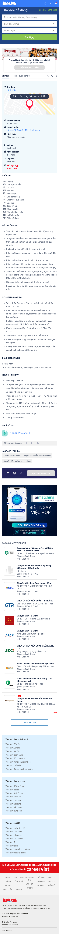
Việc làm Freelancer (14, 838)
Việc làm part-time (13, 831)
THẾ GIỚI (7, 885)
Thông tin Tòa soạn (9, 922)
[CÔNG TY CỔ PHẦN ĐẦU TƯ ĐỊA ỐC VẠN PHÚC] (9, 552)
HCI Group (21, 571)
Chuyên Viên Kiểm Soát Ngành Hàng (34, 583)
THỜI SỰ (8, 881)
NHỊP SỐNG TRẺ (29, 878)
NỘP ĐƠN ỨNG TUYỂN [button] (29, 67)
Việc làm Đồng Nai (13, 796)
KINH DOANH (18, 877)
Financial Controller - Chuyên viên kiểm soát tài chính (27, 455)
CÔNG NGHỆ (18, 881)
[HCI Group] (9, 570)
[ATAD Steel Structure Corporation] (9, 635)
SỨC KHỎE (40, 885)
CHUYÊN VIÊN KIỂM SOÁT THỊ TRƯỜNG (35, 600)
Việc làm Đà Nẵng (13, 803)
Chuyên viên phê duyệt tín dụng (17, 461)
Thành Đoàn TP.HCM (10, 925)
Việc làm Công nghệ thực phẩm (19, 769)
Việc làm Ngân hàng (14, 755)
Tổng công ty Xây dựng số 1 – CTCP (31, 651)
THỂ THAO (40, 877)
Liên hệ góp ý (7, 930)
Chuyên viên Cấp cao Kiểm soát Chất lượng (34, 699)
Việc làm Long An (13, 800)
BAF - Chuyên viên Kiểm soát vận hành (35, 663)
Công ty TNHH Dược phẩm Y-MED (29, 62)
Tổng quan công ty (22, 75)
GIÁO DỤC (51, 877)
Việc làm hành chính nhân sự (17, 849)
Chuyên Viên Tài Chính (27, 615)
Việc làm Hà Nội (12, 789)
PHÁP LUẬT (7, 889)
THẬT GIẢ (51, 885)
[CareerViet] (37, 869)
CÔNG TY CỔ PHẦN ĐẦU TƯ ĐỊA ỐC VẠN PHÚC (36, 553)
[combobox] (29, 17)
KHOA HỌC (40, 881)
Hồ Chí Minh (12, 90)
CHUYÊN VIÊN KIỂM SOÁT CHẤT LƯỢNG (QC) (35, 647)
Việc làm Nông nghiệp (15, 758)
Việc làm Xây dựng (13, 747)
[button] (50, 3)
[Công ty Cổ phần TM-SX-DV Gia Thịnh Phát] (9, 605)
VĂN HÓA (29, 884)
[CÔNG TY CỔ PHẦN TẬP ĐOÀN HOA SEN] (9, 620)
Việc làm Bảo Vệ (12, 751)
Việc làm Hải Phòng (14, 807)
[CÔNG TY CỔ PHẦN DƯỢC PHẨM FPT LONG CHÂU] (9, 587)
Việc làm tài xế (11, 845)
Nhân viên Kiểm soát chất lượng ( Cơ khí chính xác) (34, 679)
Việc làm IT (10, 842)
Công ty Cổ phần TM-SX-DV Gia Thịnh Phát (35, 604)
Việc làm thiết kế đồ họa (15, 852)
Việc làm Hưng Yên (13, 810)
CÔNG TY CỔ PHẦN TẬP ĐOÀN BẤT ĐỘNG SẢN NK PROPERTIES (36, 705)
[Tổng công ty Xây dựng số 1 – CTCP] (9, 650)
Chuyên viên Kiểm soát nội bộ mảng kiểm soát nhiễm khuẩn (34, 566)
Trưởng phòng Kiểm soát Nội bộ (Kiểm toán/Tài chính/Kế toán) (35, 549)
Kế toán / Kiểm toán (15, 130)
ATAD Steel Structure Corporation (31, 634)
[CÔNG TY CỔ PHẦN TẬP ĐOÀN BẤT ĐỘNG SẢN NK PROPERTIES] (9, 700)
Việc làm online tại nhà (15, 828)
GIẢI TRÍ (30, 888)
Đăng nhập (52, 9)
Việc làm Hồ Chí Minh (14, 786)
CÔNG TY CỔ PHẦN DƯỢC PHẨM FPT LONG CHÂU (34, 587)
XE (18, 885)
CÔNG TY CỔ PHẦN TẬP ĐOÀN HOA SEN (33, 619)
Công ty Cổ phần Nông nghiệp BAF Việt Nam (35, 666)
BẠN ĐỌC (51, 881)
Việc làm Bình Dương (14, 793)
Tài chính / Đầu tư (32, 130)
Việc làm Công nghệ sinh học (18, 762)
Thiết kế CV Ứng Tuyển (20, 433)
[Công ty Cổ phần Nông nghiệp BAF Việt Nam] (9, 668)
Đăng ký (42, 9)
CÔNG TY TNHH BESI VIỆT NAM (30, 684)
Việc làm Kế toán (12, 744)
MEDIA (7, 877)
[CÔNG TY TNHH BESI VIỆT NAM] (9, 683)
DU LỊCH (19, 889)
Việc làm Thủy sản (13, 765)
